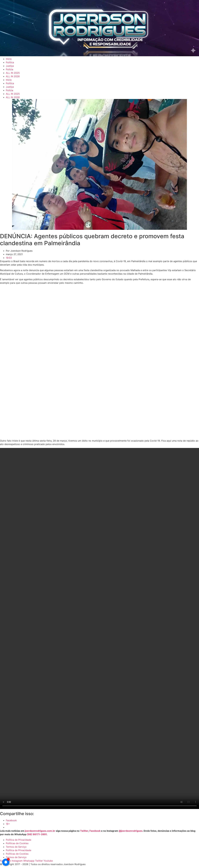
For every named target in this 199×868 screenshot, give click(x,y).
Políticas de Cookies (17, 843)
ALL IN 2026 (13, 76)
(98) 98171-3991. (37, 834)
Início (9, 58)
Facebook (95, 830)
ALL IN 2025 (13, 72)
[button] (3, 361)
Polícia (9, 69)
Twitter (84, 830)
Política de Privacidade (18, 839)
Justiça (10, 65)
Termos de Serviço (16, 846)
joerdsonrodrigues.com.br (39, 830)
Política (10, 62)
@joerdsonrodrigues (130, 830)
